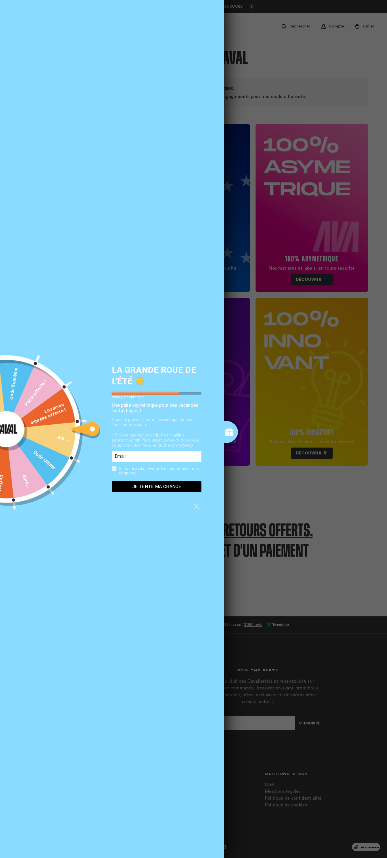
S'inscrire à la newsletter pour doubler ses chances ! (159, 470)
